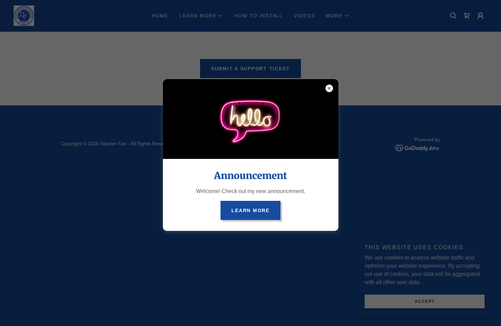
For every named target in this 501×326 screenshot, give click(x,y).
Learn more (250, 210)
